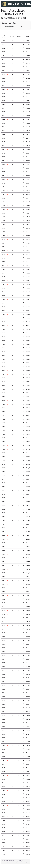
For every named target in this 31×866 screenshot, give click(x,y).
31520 (3, 520)
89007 (3, 531)
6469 (3, 93)
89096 (3, 599)
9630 (3, 325)
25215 (3, 498)
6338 (3, 831)
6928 (3, 179)
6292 (3, 74)
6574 (3, 134)
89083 (3, 595)
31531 (3, 524)
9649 (3, 340)
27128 (3, 839)
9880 (3, 411)
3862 (3, 48)
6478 (3, 100)
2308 (3, 471)
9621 (3, 318)
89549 (3, 813)
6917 (3, 160)
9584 (3, 291)
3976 (3, 52)
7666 (3, 224)
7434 (3, 202)
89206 (3, 640)
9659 (3, 366)
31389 (3, 854)
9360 (3, 261)
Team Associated (9, 26)
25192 (3, 483)
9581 (3, 284)
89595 (3, 824)
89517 (3, 805)
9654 (3, 359)
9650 (3, 344)
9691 (3, 381)
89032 (3, 565)
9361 (3, 265)
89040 (3, 576)
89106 (3, 610)
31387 (3, 846)
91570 (3, 449)
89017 (3, 539)
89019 (3, 543)
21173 (3, 475)
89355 (3, 756)
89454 (3, 764)
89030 (3, 558)
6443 (3, 85)
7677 (3, 228)
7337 (3, 194)
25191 (3, 479)
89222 (3, 685)
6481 (3, 108)
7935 (3, 235)
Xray (21, 26)
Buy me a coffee (20, 861)
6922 (3, 164)
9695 (3, 385)
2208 (3, 468)
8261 (3, 243)
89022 (3, 546)
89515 (3, 801)
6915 (3, 157)
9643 (3, 333)
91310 (3, 445)
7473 (3, 216)
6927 (3, 175)
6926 (3, 172)
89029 (3, 554)
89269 (3, 715)
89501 (3, 768)
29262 (3, 516)
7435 (3, 205)
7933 (3, 231)
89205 (3, 636)
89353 (3, 749)
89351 (3, 741)
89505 (3, 775)
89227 (3, 704)
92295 (3, 460)
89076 (3, 588)
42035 (3, 438)
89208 (3, 648)
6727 (3, 835)
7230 (3, 190)
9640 (3, 329)
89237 (3, 711)
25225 (3, 505)
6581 (3, 142)
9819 (3, 396)
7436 (3, 209)
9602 (3, 306)
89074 (3, 584)
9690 (3, 378)
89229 (3, 708)
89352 (3, 745)
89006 (3, 528)
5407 (3, 63)
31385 (3, 430)
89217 (3, 670)
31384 (3, 426)
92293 (3, 453)
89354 (3, 753)
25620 (3, 513)
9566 (3, 276)
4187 (3, 59)
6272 (3, 70)
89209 (3, 651)
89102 (3, 603)
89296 (3, 726)
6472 (3, 97)
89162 (3, 633)
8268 (3, 254)
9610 (3, 310)
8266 (3, 250)
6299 (3, 78)
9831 (3, 408)
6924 (3, 168)
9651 (3, 348)
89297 (3, 730)
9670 (3, 370)
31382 (3, 419)
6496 (3, 123)
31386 (3, 434)
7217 (3, 187)
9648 (3, 336)
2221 (3, 44)
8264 (3, 246)
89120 (3, 625)
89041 (3, 580)
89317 (3, 734)
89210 (3, 655)
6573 (3, 130)
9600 (3, 299)
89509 (3, 786)
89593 (3, 816)
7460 (3, 213)
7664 (3, 220)
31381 (3, 415)
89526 (3, 809)
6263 (3, 67)
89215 (3, 663)
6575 (3, 138)
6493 (3, 115)
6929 (3, 183)
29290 (3, 843)
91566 (3, 828)
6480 (3, 104)
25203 (3, 494)
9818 (3, 393)
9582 (3, 288)
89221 (3, 681)
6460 (3, 89)
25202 (3, 490)
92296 (3, 464)
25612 (3, 509)
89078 (3, 591)
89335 (3, 738)
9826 (3, 400)
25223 (3, 501)
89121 (3, 629)
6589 (3, 149)
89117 (3, 621)
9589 (3, 295)
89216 (3, 666)
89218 (3, 674)
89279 (3, 723)
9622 (3, 321)
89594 (3, 820)
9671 (3, 374)
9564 (3, 273)
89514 (3, 798)
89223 (3, 689)
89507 (3, 783)
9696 (3, 389)
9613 (3, 314)
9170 (3, 258)
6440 (3, 82)
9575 (3, 280)
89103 (3, 606)
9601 (3, 303)
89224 (3, 693)
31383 (3, 423)
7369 (3, 198)
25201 (3, 486)
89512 (3, 794)
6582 (3, 145)
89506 (3, 779)
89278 (3, 719)
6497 (3, 127)
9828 (3, 404)
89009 (3, 535)
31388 (3, 850)
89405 (3, 760)
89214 (3, 659)
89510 (3, 790)
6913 (3, 153)
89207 (3, 644)
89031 (3, 561)
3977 (3, 55)
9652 (3, 351)
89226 (3, 700)
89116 (3, 618)
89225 (3, 696)
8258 (3, 239)
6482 (3, 112)
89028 (3, 550)
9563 (3, 269)
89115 (3, 614)
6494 (3, 119)
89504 (3, 771)
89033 (3, 569)
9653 (3, 355)
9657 (3, 363)
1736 (3, 40)
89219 (3, 678)
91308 (3, 441)
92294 (3, 456)
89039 (3, 573)
